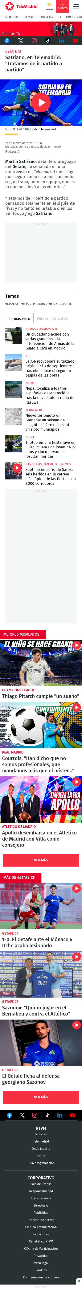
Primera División (45, 303)
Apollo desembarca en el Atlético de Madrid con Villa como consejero (41, 799)
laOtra (41, 1156)
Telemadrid (41, 1141)
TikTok (48, 40)
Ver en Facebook (9, 1116)
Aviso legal (41, 1263)
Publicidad (41, 1212)
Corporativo (41, 1178)
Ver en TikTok (47, 1116)
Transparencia (41, 1198)
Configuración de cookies (41, 1277)
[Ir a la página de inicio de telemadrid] (21, 6)
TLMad (29, 17)
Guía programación (41, 1163)
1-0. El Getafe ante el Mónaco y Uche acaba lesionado (41, 906)
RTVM (41, 1128)
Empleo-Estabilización (41, 1227)
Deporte (65, 303)
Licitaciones (41, 1234)
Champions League (18, 690)
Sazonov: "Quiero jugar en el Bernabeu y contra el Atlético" (41, 974)
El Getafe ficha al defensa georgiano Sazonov (41, 1043)
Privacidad (41, 1255)
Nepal (30, 383)
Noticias (12, 17)
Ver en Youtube (72, 1115)
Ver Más (41, 860)
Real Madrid (13, 752)
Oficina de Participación (41, 1248)
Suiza (29, 437)
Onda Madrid (50, 17)
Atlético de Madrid (19, 827)
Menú (75, 6)
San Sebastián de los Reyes (48, 464)
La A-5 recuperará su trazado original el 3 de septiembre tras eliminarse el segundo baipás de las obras (13, 362)
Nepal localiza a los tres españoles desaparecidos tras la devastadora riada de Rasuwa (13, 389)
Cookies (41, 1270)
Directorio (41, 1205)
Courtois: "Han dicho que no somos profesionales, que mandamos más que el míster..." (41, 725)
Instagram (34, 40)
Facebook (7, 40)
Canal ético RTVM (41, 1241)
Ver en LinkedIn (60, 1115)
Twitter (20, 40)
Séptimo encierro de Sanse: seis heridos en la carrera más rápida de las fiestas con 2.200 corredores (13, 470)
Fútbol (26, 303)
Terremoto (34, 410)
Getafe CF (13, 51)
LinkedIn (61, 40)
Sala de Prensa (41, 1184)
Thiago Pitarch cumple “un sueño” (41, 663)
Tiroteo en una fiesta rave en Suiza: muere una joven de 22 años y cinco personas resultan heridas (13, 443)
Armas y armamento (41, 329)
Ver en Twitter (22, 1116)
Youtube (75, 40)
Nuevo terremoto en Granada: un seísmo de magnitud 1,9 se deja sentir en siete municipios (13, 416)
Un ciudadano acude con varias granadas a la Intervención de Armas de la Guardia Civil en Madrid (13, 335)
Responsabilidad (41, 1191)
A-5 (27, 356)
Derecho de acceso (41, 1220)
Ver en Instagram (34, 1115)
